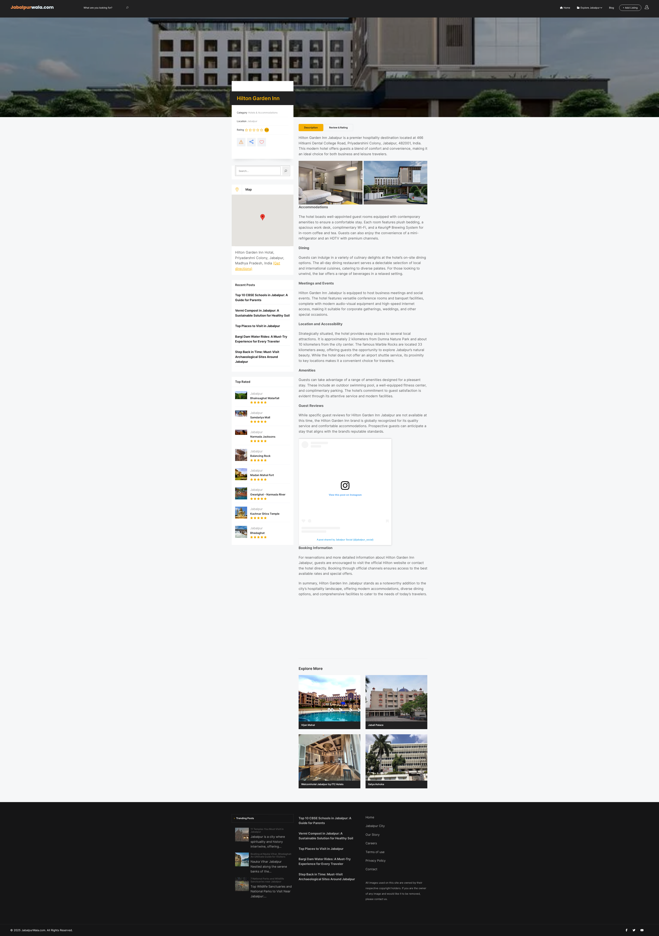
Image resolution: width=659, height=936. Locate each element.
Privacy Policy (376, 860)
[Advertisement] (363, 629)
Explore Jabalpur (590, 7)
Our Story (373, 834)
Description (311, 127)
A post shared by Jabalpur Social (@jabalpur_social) (345, 539)
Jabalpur (252, 121)
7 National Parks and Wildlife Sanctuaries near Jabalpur (267, 880)
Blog (611, 7)
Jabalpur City (375, 826)
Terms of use (375, 852)
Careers (371, 843)
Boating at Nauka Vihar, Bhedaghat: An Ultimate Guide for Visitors (271, 855)
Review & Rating (338, 127)
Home (567, 7)
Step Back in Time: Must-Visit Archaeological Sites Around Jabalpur (257, 356)
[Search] (285, 171)
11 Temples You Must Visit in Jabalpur (267, 830)
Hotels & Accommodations (263, 112)
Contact (371, 869)
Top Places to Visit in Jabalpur (257, 326)
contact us (380, 899)
